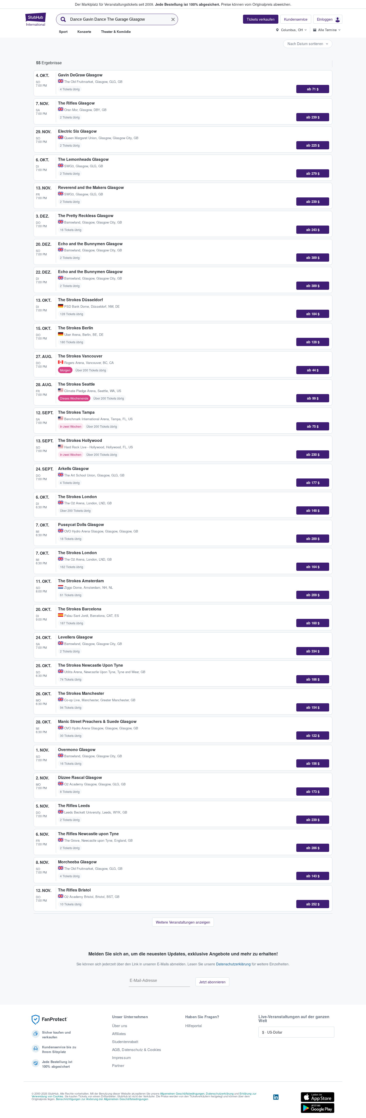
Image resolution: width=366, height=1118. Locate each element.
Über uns (119, 1026)
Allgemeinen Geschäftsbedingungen (182, 1093)
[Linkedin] (276, 1103)
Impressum (121, 1057)
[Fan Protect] (49, 1020)
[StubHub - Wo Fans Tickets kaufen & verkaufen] (36, 19)
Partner (118, 1065)
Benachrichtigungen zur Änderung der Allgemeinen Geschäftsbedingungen (102, 1099)
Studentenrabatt (125, 1042)
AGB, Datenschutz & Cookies (136, 1050)
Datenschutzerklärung (233, 963)
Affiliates (119, 1034)
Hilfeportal (193, 1026)
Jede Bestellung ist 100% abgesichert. (187, 4)
